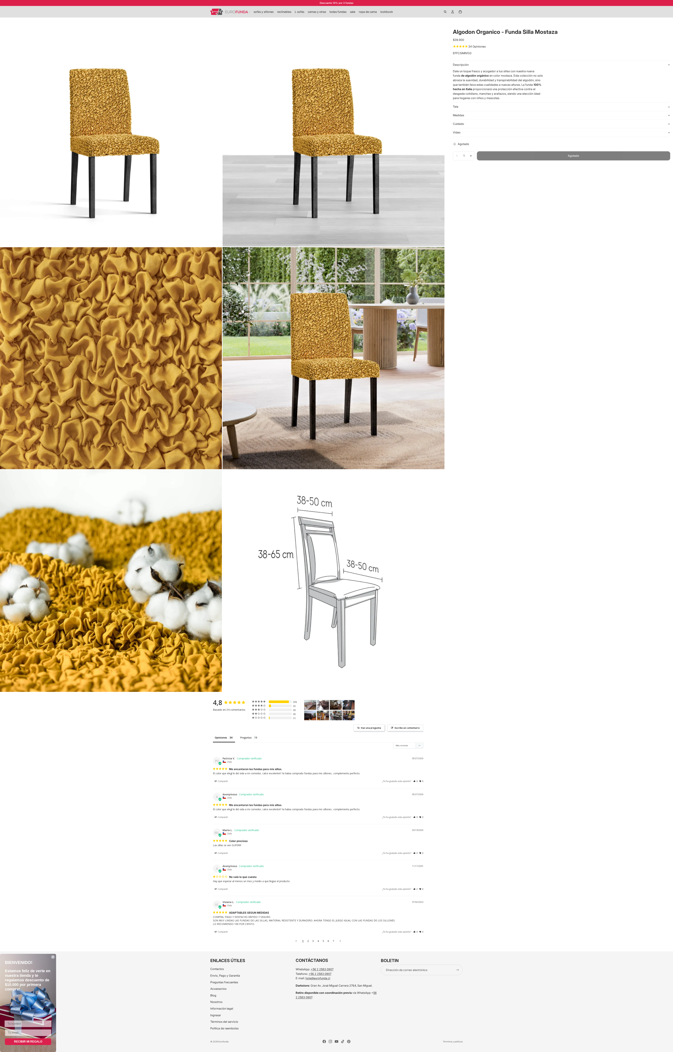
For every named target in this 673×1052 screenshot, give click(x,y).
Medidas (458, 115)
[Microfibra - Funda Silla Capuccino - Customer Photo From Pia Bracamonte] (310, 705)
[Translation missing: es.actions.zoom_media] (111, 136)
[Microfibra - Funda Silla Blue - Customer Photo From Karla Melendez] (349, 715)
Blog (213, 995)
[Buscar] (445, 12)
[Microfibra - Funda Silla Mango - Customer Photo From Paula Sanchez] (323, 715)
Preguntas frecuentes (224, 982)
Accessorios (218, 988)
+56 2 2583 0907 (322, 969)
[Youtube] (336, 1041)
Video (457, 132)
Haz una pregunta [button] (371, 727)
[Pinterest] (349, 1041)
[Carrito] (460, 12)
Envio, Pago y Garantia (225, 975)
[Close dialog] (53, 957)
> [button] (340, 941)
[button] (415, 781)
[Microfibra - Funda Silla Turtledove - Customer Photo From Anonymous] (336, 705)
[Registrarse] (457, 970)
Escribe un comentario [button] (407, 727)
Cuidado (458, 124)
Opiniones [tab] (221, 737)
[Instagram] (330, 1041)
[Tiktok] (343, 1041)
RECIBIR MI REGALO (28, 1041)
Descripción (461, 64)
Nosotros (216, 1002)
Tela (455, 107)
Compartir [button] (222, 781)
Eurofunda (223, 1041)
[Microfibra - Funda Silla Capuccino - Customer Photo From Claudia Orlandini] (336, 715)
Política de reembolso (224, 1028)
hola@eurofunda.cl (317, 978)
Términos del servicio (224, 1021)
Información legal (221, 1008)
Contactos (217, 969)
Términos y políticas (453, 1041)
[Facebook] (324, 1041)
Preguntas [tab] (246, 737)
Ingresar (215, 1015)
